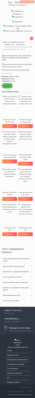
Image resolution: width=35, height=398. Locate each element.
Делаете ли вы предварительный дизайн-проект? (16, 289)
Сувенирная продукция (14, 373)
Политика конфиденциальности (15, 391)
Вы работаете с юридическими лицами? (16, 271)
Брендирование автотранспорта (17, 359)
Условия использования (25, 387)
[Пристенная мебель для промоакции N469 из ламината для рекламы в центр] (17, 65)
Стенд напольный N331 (9, 229)
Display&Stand (18, 17)
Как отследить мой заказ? (11, 300)
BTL (8, 377)
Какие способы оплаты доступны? (14, 266)
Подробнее (9, 126)
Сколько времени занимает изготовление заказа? (16, 260)
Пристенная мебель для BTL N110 (9, 121)
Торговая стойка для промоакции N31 (25, 121)
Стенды (9, 350)
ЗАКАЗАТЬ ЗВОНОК (27, 2)
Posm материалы (12, 368)
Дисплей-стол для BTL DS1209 (9, 194)
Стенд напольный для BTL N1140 (25, 194)
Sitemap (29, 391)
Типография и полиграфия (15, 364)
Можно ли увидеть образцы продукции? (15, 282)
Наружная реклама (13, 382)
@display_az (18, 14)
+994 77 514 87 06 (25, 31)
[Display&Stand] (17, 21)
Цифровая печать (12, 355)
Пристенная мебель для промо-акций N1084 (25, 157)
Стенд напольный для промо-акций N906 (10, 156)
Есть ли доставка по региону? (12, 277)
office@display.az (18, 11)
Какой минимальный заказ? (12, 295)
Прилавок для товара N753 (25, 229)
